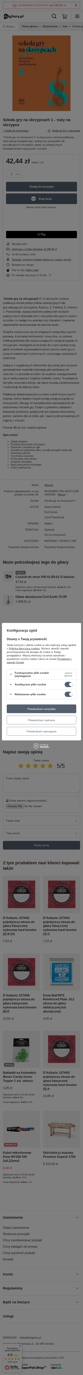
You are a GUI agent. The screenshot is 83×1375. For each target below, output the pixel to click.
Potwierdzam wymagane (42, 731)
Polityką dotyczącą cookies (24, 648)
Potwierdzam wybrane (41, 720)
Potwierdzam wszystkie (41, 708)
